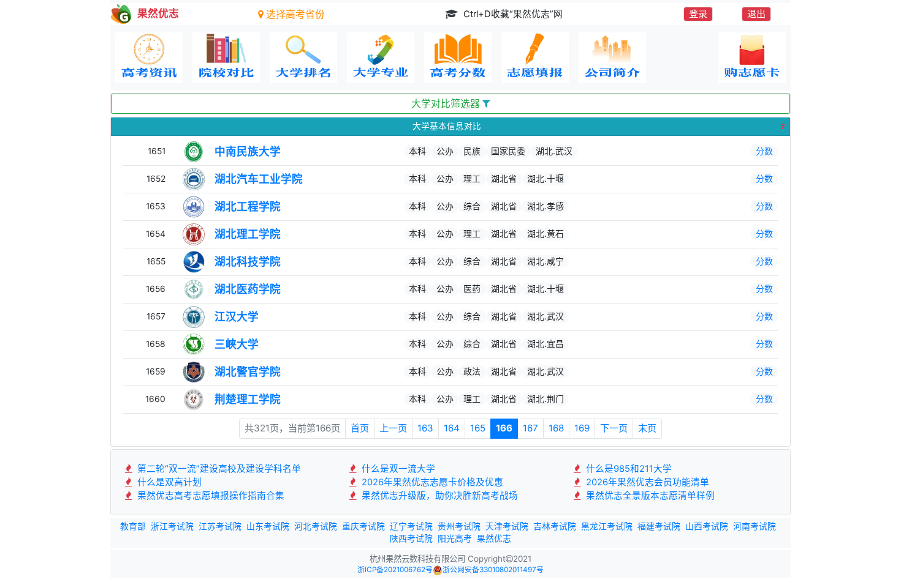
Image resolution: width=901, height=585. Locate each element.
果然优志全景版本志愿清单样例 (649, 495)
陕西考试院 (411, 538)
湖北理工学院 (248, 234)
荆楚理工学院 (248, 399)
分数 (764, 151)
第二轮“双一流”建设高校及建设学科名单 (218, 468)
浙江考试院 (172, 526)
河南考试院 (754, 526)
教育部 (133, 526)
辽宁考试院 (411, 526)
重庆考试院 (363, 526)
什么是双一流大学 (397, 468)
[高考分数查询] (457, 58)
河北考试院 (315, 526)
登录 (698, 14)
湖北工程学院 (248, 206)
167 (530, 428)
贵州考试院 (459, 526)
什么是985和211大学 (628, 468)
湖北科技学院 (248, 261)
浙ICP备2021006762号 (395, 569)
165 (477, 428)
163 (425, 428)
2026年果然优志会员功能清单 (646, 482)
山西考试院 (706, 526)
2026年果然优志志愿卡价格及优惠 (431, 482)
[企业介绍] (612, 58)
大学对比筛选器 (446, 104)
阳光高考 (455, 538)
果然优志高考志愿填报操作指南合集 (209, 495)
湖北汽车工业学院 (259, 179)
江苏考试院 (220, 526)
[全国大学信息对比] (226, 58)
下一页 (614, 428)
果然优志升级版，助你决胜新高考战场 (438, 495)
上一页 (393, 428)
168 (556, 428)
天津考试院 (506, 526)
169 (582, 428)
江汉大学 (237, 316)
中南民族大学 (248, 151)
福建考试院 (658, 526)
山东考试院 (267, 526)
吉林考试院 (554, 526)
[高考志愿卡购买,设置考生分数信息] (752, 58)
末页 (647, 428)
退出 (756, 14)
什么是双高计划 (168, 482)
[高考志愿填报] (535, 58)
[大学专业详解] (380, 58)
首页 (360, 428)
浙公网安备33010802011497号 (493, 569)
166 (504, 428)
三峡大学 (237, 344)
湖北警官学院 (248, 371)
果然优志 (494, 538)
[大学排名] (303, 58)
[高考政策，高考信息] (149, 58)
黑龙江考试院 (607, 526)
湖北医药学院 (248, 289)
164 (452, 428)
